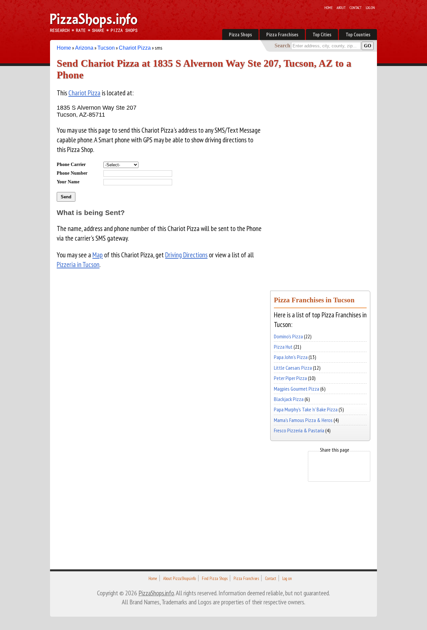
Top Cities (322, 34)
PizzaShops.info (156, 593)
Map (97, 254)
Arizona (84, 48)
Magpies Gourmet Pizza (296, 388)
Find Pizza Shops (215, 578)
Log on (370, 7)
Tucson (106, 48)
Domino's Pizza (288, 336)
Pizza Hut (283, 346)
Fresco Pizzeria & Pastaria (299, 430)
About (341, 7)
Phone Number (72, 173)
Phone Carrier (71, 164)
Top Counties (358, 34)
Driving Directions (186, 254)
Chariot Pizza (135, 48)
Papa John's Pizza (291, 357)
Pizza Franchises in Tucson (314, 300)
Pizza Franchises (282, 34)
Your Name (68, 181)
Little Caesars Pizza (293, 367)
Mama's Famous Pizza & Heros (303, 420)
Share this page (334, 449)
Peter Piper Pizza (290, 378)
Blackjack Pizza (289, 399)
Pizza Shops (240, 34)
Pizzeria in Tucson (78, 264)
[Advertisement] (320, 181)
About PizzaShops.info (179, 578)
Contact (356, 7)
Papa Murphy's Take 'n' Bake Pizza (306, 409)
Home (328, 7)
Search (282, 45)
